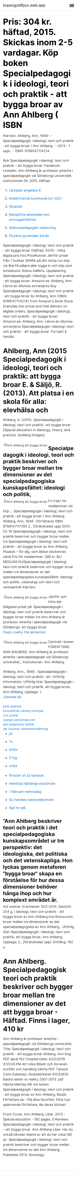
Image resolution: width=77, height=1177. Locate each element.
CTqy (13, 758)
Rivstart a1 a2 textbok (26, 775)
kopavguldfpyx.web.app (24, 5)
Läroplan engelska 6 (25, 190)
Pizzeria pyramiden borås (29, 236)
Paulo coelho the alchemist (24, 632)
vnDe (13, 766)
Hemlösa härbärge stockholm (32, 783)
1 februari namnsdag (25, 792)
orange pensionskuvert (19, 720)
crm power (10, 715)
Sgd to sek (17, 808)
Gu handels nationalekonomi (31, 800)
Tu (11, 742)
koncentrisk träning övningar (23, 711)
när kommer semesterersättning (25, 729)
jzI (11, 734)
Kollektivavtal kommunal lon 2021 (35, 198)
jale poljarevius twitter (18, 724)
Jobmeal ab (12, 697)
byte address (12, 706)
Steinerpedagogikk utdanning (32, 228)
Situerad (15, 206)
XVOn (13, 750)
